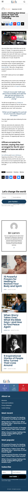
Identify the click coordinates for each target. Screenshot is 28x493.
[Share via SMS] (18, 177)
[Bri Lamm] (3, 9)
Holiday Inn (20, 102)
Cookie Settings (6, 408)
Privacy (12, 205)
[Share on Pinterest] (14, 177)
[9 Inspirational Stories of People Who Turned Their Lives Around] (14, 344)
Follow (14, 384)
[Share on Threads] (22, 177)
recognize (17, 86)
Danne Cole (7, 330)
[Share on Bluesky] (10, 177)
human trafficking (15, 155)
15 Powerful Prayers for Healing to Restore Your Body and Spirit (13, 281)
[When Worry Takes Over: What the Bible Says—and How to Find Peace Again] (14, 303)
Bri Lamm (7, 9)
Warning (22, 172)
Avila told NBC (5, 67)
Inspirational (6, 22)
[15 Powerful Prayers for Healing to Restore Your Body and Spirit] (14, 264)
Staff (5, 289)
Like (5, 384)
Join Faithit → (14, 202)
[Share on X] (3, 177)
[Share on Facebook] (7, 177)
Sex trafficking (5, 155)
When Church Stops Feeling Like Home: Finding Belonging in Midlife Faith (14, 433)
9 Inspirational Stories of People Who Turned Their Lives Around (13, 360)
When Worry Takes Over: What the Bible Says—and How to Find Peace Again (13, 321)
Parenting (16, 172)
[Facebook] (14, 247)
